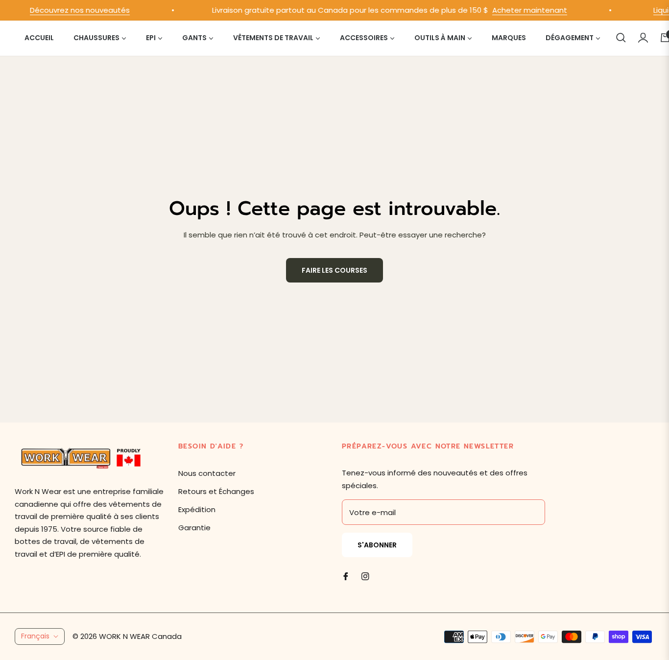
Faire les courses (334, 270)
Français (35, 636)
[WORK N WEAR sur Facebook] (346, 575)
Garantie (194, 527)
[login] (643, 37)
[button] (621, 37)
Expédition (196, 509)
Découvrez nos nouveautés (73, 10)
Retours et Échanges (216, 491)
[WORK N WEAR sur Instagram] (365, 575)
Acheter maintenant (522, 10)
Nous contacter (207, 473)
